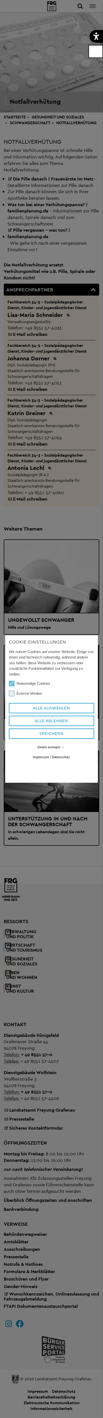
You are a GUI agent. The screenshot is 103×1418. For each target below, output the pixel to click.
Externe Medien (29, 693)
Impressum (41, 757)
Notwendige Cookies (33, 683)
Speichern (51, 733)
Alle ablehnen (51, 721)
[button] (96, 36)
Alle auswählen (51, 708)
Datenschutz (61, 757)
